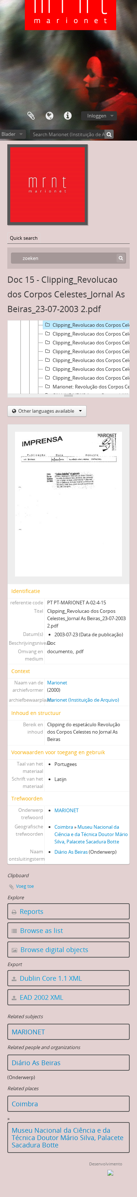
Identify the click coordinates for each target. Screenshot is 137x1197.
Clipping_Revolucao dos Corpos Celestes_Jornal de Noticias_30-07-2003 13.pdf (95, 360)
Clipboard (31, 116)
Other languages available (46, 411)
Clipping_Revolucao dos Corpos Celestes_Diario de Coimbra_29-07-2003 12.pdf (95, 351)
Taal (49, 116)
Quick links (67, 116)
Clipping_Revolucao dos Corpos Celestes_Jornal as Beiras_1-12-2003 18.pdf (95, 378)
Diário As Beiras (71, 852)
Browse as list (40, 930)
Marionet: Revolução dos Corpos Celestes (95, 386)
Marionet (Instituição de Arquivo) (83, 700)
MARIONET (66, 810)
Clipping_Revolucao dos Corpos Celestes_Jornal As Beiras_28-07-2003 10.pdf (95, 333)
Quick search (24, 238)
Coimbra (63, 827)
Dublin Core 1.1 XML (50, 978)
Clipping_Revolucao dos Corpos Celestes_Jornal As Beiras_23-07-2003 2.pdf (95, 325)
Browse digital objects (53, 949)
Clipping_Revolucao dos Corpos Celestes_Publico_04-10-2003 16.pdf (95, 369)
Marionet (57, 682)
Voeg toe (25, 886)
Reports (30, 911)
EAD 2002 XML (40, 997)
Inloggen (96, 115)
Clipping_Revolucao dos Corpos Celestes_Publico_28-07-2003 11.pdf (95, 342)
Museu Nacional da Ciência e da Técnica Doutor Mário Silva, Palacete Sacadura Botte (91, 834)
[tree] (68, 357)
